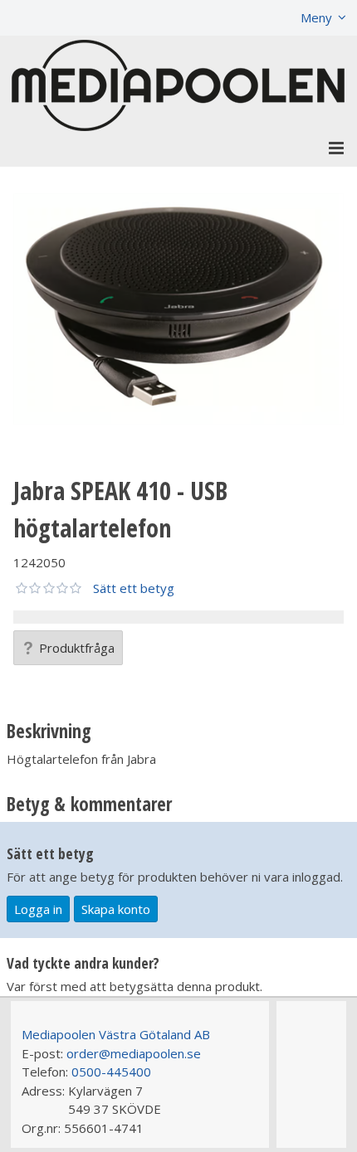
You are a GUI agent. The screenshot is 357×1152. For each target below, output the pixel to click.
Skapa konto (115, 909)
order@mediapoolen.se (133, 1053)
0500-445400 (111, 1071)
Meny (316, 17)
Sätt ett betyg (133, 588)
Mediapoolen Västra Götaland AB (116, 1034)
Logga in (38, 909)
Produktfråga (77, 647)
